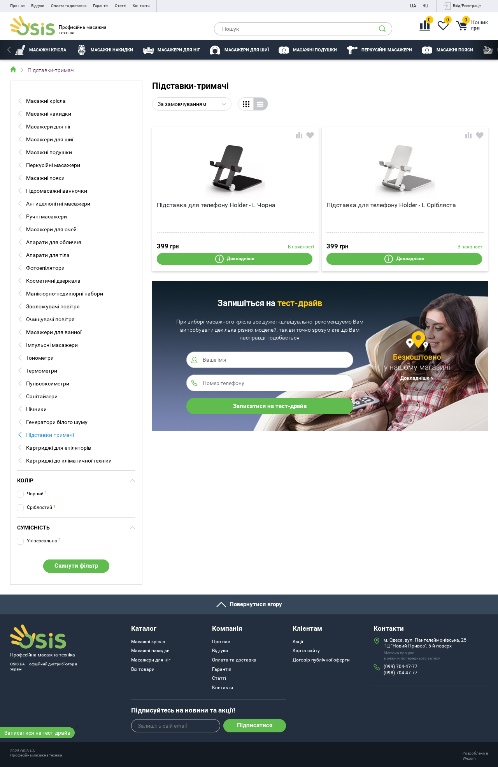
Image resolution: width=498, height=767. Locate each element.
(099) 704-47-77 (400, 666)
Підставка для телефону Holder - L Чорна (216, 205)
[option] (41, 50)
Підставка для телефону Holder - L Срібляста (391, 205)
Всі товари (142, 669)
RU (425, 6)
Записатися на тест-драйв (37, 733)
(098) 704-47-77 (400, 673)
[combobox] (191, 104)
